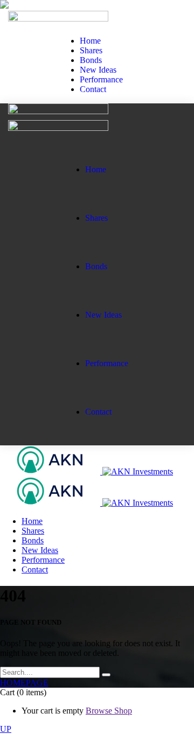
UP (5, 728)
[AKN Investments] (86, 471)
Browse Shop (109, 710)
